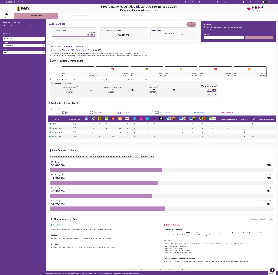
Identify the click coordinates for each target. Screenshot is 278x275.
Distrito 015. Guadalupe (74, 50)
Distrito (4, 36)
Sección (5, 43)
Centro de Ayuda (223, 2)
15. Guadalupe (8, 39)
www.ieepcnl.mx (20, 2)
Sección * (207, 34)
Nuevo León (55, 50)
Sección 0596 (8, 45)
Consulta (259, 37)
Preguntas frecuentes (206, 2)
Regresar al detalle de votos (262, 219)
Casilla (4, 49)
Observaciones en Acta (266, 119)
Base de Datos (190, 2)
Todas (5, 52)
